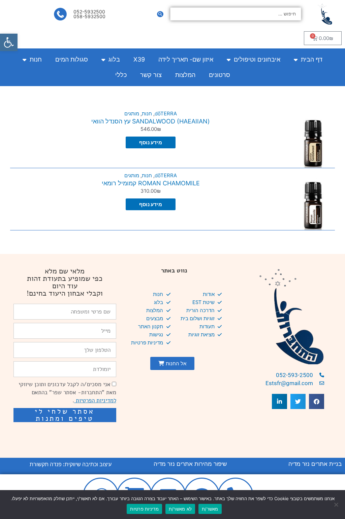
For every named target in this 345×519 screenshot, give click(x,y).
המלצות (185, 74)
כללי (121, 74)
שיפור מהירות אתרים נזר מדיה (190, 463)
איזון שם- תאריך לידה (185, 59)
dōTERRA (166, 113)
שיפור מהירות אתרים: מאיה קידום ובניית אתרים (68, 434)
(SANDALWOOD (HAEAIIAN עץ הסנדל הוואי (150, 121)
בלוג (114, 59)
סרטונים (219, 74)
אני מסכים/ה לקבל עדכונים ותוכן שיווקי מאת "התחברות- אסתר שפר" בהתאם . (67, 392)
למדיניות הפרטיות (95, 400)
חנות (36, 59)
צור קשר (151, 74)
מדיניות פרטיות (144, 509)
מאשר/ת (210, 509)
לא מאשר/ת (180, 509)
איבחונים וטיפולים (257, 59)
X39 (139, 59)
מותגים (131, 113)
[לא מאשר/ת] (336, 504)
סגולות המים (71, 59)
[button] (9, 42)
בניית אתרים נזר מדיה (315, 463)
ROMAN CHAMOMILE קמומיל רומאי (151, 183)
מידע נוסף (150, 142)
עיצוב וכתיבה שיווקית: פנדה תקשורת (71, 464)
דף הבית (311, 59)
